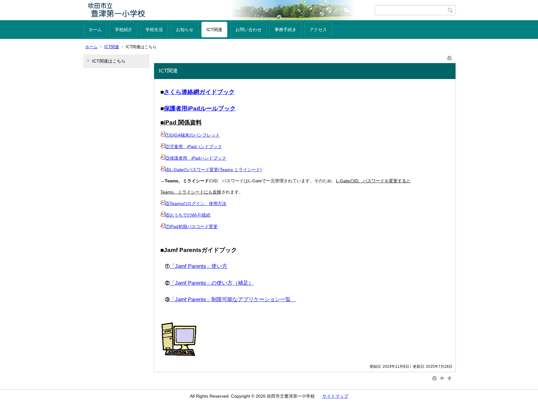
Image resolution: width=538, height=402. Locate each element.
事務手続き (285, 29)
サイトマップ (335, 396)
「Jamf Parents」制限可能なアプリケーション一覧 (233, 299)
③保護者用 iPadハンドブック (195, 158)
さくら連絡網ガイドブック (199, 92)
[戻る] (442, 378)
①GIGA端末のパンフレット (192, 135)
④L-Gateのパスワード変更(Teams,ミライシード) (213, 169)
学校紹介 (123, 29)
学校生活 (154, 29)
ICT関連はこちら (108, 60)
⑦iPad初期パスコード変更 (191, 226)
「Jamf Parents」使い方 (198, 266)
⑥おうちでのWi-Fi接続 (187, 215)
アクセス (318, 29)
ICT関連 (214, 29)
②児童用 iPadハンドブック (193, 146)
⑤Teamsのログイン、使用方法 (195, 203)
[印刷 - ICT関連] (449, 56)
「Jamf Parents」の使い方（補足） (212, 283)
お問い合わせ (248, 29)
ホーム (95, 29)
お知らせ (184, 29)
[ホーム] (229, 10)
